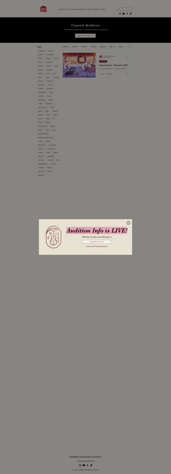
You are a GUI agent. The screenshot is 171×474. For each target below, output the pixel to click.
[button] (128, 223)
